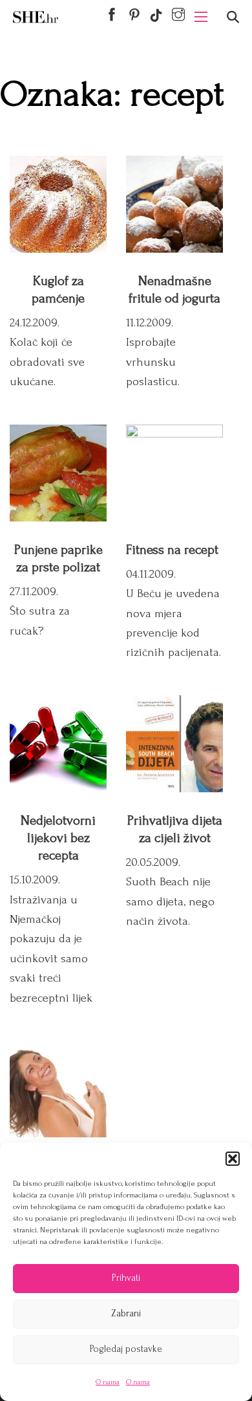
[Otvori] (233, 17)
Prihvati (126, 1277)
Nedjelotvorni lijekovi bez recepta (58, 838)
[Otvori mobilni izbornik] (200, 17)
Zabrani (126, 1313)
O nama (108, 1382)
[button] (232, 1158)
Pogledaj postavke (126, 1348)
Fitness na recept (172, 549)
